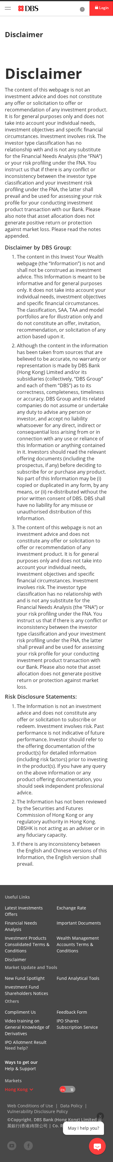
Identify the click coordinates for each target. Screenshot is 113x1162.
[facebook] (28, 1145)
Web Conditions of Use (30, 1106)
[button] (31, 1089)
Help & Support (20, 1068)
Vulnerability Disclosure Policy (37, 1111)
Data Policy (71, 1106)
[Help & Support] (82, 8)
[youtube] (11, 1145)
